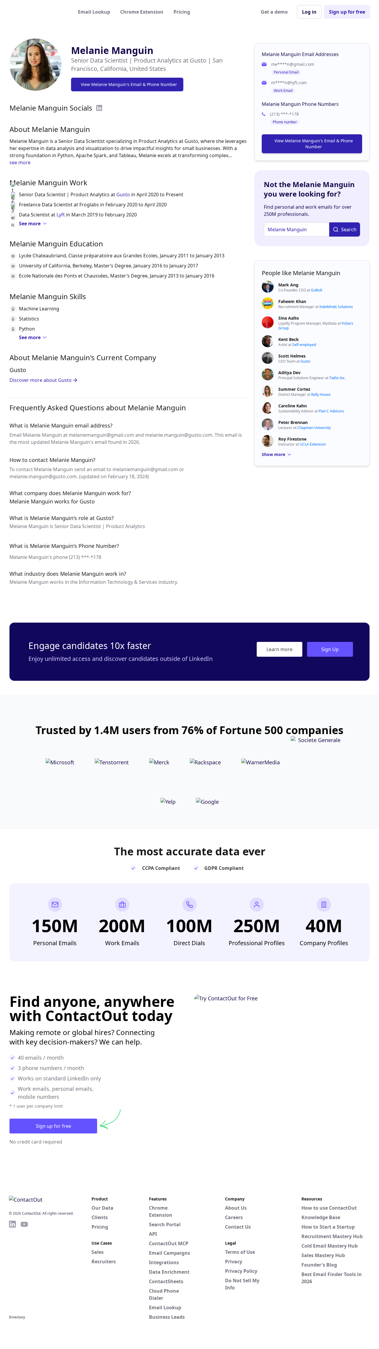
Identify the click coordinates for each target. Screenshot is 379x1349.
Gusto (123, 194)
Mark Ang (288, 285)
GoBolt (316, 290)
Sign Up (330, 649)
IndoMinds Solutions (336, 306)
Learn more (279, 649)
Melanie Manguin (112, 50)
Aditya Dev (289, 372)
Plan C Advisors (331, 411)
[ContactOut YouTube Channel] (24, 1267)
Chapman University (314, 427)
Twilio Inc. (337, 377)
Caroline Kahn (292, 406)
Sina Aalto (288, 318)
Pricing (182, 12)
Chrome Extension (141, 12)
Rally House (320, 394)
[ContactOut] (38, 12)
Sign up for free (347, 12)
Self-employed (304, 344)
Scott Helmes (292, 356)
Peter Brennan (293, 422)
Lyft (61, 214)
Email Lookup (94, 12)
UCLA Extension (313, 444)
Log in (309, 12)
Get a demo (274, 12)
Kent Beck (288, 339)
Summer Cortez (294, 389)
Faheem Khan (292, 301)
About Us (236, 1208)
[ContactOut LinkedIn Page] (12, 1267)
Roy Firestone (292, 439)
